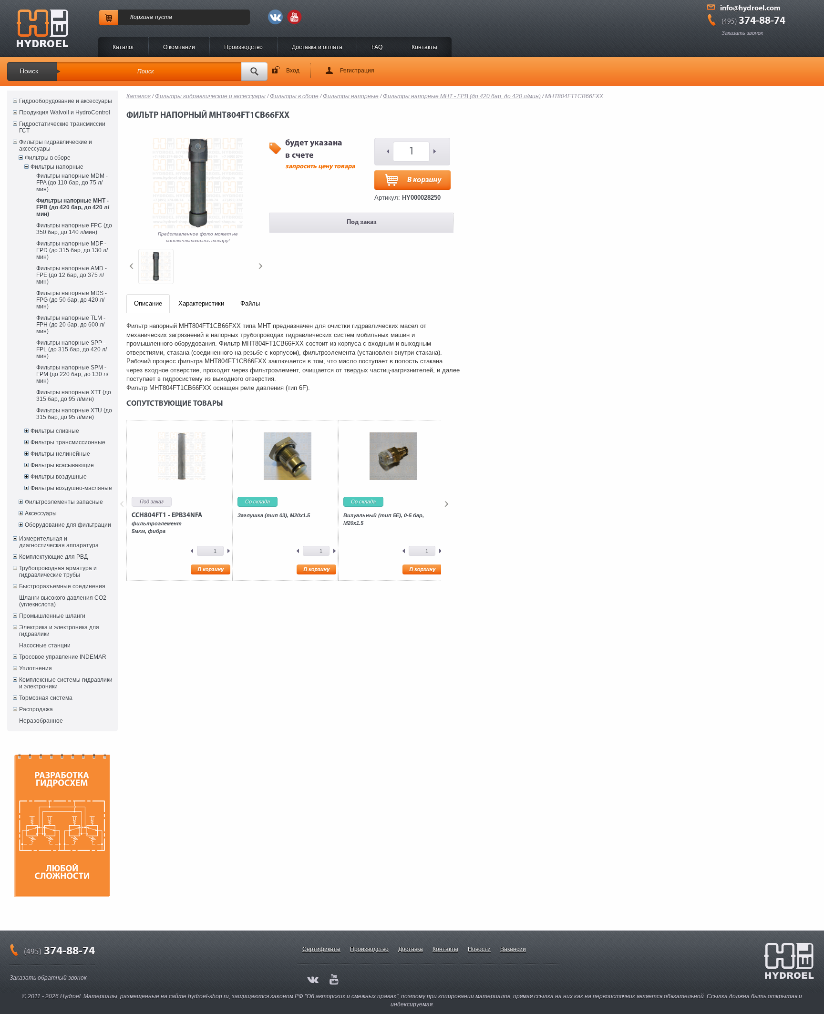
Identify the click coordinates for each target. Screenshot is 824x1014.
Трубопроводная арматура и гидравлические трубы (58, 571)
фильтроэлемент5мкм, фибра (167, 523)
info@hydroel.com (750, 8)
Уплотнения (35, 668)
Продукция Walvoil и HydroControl (64, 112)
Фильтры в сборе (48, 157)
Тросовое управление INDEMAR (62, 657)
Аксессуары (41, 513)
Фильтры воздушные (59, 476)
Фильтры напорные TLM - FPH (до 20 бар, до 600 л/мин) (70, 325)
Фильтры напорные (57, 167)
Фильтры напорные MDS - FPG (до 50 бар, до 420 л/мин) (71, 300)
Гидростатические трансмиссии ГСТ (62, 127)
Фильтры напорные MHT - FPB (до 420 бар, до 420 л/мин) (72, 207)
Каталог (123, 47)
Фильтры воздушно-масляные (71, 488)
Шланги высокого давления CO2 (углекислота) (62, 601)
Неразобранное (41, 720)
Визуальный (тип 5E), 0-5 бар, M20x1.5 (383, 519)
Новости (479, 949)
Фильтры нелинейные (60, 454)
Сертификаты (321, 949)
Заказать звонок (742, 33)
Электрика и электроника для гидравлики (59, 630)
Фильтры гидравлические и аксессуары (55, 145)
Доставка (410, 949)
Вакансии (513, 949)
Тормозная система (45, 698)
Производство (243, 47)
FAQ (376, 47)
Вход (292, 70)
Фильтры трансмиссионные (68, 442)
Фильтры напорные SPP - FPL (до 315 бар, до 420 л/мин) (71, 349)
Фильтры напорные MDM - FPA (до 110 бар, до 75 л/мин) (72, 183)
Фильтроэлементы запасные (64, 502)
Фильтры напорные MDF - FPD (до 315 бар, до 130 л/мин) (72, 250)
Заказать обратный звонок (48, 977)
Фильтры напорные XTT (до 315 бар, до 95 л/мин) (73, 395)
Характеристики (201, 303)
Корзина (141, 17)
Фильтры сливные (55, 431)
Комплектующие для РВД (53, 556)
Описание (148, 303)
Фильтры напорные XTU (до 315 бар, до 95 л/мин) (74, 413)
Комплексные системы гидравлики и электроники (66, 683)
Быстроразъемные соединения (62, 586)
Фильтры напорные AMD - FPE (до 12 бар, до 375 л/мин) (71, 275)
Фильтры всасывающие (62, 465)
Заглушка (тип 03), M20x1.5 (273, 515)
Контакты (424, 47)
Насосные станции (45, 645)
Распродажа (36, 709)
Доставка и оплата (317, 47)
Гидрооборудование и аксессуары (65, 101)
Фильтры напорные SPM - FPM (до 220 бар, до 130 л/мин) (72, 374)
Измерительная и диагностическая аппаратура (59, 542)
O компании (179, 47)
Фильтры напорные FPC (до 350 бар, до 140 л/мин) (74, 229)
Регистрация (357, 70)
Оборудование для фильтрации (68, 525)
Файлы (250, 303)
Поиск (29, 71)
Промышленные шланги (52, 616)
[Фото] (156, 266)
